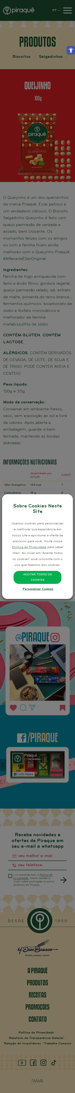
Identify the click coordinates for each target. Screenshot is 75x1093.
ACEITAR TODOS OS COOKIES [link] (37, 577)
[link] (71, 50)
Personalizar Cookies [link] (38, 589)
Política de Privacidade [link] (29, 547)
